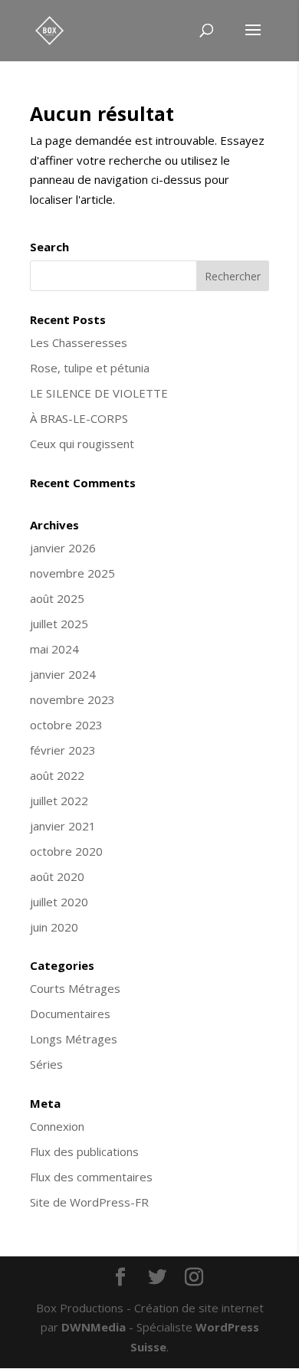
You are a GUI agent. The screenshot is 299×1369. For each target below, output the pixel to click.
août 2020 (57, 876)
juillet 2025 (59, 623)
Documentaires (70, 1013)
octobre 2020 (66, 851)
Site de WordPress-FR (89, 1202)
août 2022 (57, 775)
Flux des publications (84, 1151)
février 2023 (63, 750)
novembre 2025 (72, 573)
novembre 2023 (72, 699)
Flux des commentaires (91, 1176)
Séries (46, 1064)
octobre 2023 (66, 724)
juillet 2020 (59, 901)
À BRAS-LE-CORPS (79, 418)
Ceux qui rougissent (82, 443)
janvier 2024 (63, 674)
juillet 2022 (59, 800)
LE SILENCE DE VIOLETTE (99, 393)
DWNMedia (93, 1327)
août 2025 (57, 598)
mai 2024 (54, 649)
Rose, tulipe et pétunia (90, 367)
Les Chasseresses (78, 342)
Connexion (57, 1126)
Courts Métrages (75, 988)
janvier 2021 (63, 826)
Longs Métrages (73, 1038)
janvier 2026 (63, 547)
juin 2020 (54, 927)
